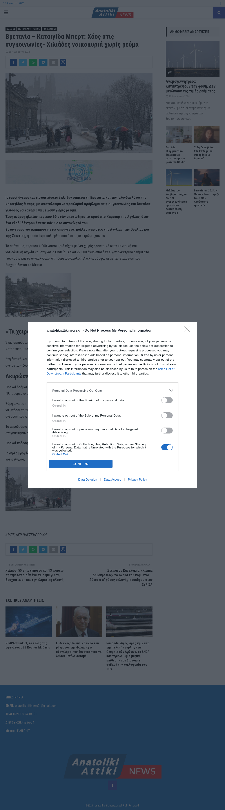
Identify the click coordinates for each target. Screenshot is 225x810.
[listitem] (112, 390)
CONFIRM (81, 464)
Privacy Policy (137, 479)
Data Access (112, 479)
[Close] (188, 331)
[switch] (167, 400)
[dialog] (112, 405)
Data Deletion (87, 479)
